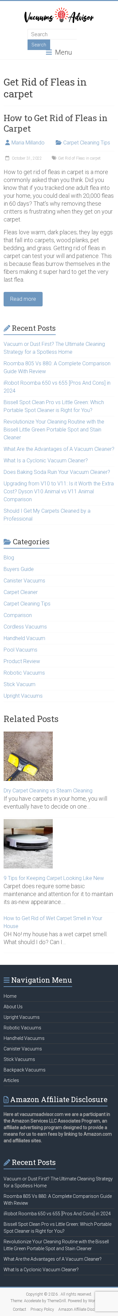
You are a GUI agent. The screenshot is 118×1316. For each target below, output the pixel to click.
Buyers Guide (19, 569)
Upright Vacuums (23, 696)
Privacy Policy (42, 1309)
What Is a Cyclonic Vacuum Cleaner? (46, 460)
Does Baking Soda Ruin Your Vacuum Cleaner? (57, 472)
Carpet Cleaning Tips (86, 143)
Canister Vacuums (24, 581)
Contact (19, 1309)
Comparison (18, 615)
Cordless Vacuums (25, 627)
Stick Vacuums (19, 1059)
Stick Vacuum (19, 684)
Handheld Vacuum (24, 638)
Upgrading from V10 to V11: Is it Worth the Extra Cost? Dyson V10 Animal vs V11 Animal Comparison (59, 491)
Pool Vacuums (20, 650)
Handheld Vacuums (24, 1038)
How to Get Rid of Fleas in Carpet (56, 123)
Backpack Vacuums (25, 1069)
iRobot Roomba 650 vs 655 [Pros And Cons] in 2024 (57, 1213)
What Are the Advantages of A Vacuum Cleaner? (59, 449)
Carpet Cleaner (21, 592)
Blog (9, 558)
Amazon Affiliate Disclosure (81, 1309)
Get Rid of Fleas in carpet (79, 158)
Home (10, 996)
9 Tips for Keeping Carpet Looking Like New (54, 878)
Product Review (22, 661)
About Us (13, 1006)
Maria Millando (28, 143)
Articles (11, 1080)
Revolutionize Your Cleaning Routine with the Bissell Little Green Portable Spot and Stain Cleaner (54, 430)
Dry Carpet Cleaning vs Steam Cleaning (48, 790)
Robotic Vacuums (24, 673)
